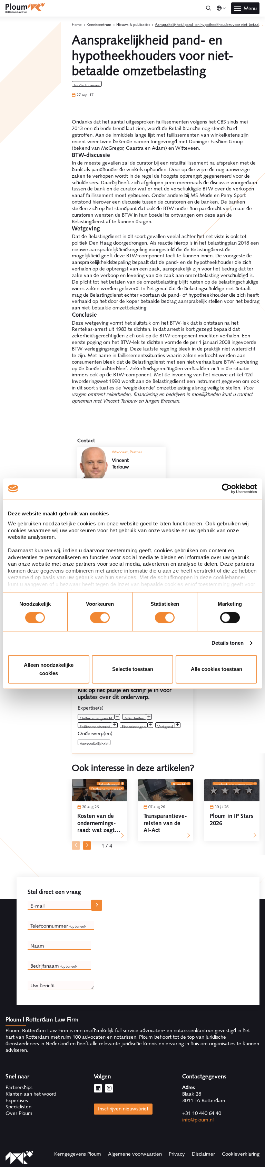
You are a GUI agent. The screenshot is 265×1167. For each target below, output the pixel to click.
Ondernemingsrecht (96, 718)
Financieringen (134, 726)
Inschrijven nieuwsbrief (123, 1109)
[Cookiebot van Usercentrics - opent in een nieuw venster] (227, 488)
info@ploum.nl (198, 1120)
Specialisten (18, 1107)
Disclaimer (203, 1154)
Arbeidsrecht (108, 783)
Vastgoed (165, 726)
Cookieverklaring (240, 1154)
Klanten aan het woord (31, 1094)
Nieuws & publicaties (133, 24)
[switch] (100, 617)
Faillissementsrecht (95, 726)
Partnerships (19, 1087)
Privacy (177, 1154)
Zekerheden (134, 718)
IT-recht (179, 783)
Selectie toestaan (132, 669)
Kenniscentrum (99, 24)
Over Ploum (19, 1113)
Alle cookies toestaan (216, 669)
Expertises (17, 1100)
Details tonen (228, 643)
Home (77, 24)
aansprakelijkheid (94, 743)
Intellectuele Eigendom (233, 783)
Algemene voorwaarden (135, 1154)
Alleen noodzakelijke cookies (48, 669)
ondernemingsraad (106, 788)
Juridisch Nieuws (87, 85)
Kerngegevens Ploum (77, 1154)
